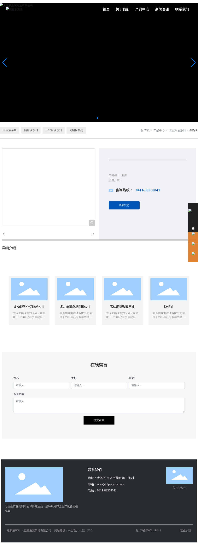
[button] (97, 118)
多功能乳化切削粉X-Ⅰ (75, 306)
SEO (89, 530)
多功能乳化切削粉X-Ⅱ (29, 306)
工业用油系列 (53, 130)
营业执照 (185, 530)
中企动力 (73, 530)
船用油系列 (31, 130)
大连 (82, 530)
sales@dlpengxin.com (110, 484)
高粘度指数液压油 (122, 306)
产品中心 (159, 130)
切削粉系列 (76, 130)
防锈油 (168, 306)
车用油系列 (9, 130)
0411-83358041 (148, 190)
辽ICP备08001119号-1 (148, 530)
